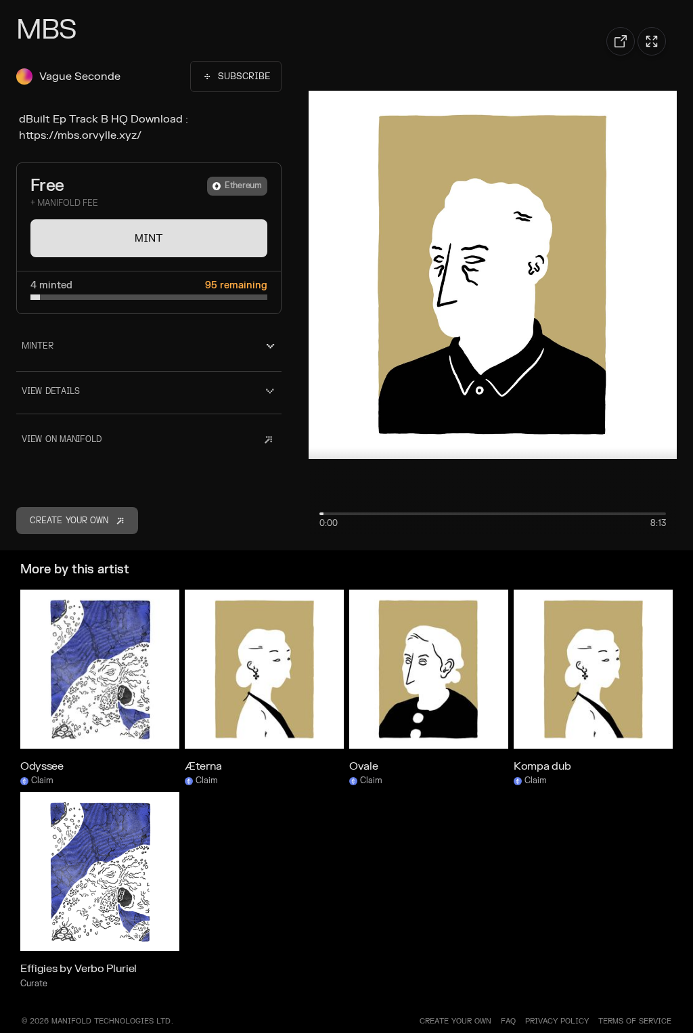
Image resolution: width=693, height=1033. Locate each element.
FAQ (508, 1021)
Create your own (455, 1021)
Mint (149, 238)
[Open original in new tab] (620, 41)
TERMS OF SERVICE (634, 1021)
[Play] (492, 274)
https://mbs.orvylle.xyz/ (80, 135)
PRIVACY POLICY (557, 1021)
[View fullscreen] (652, 41)
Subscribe (244, 76)
